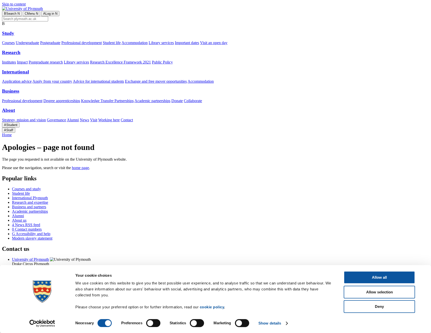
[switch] (153, 323)
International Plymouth (30, 198)
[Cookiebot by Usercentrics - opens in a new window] (42, 323)
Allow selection (379, 292)
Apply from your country (52, 81)
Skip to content (14, 4)
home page (80, 168)
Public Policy (162, 62)
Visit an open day (213, 43)
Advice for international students (98, 81)
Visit (93, 120)
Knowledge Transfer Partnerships (107, 101)
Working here (109, 120)
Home (7, 135)
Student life (112, 43)
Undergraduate (27, 43)
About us (19, 220)
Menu (31, 13)
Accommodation (134, 43)
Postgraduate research (46, 62)
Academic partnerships (152, 101)
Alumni (73, 120)
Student (10, 125)
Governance (56, 120)
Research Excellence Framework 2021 (120, 62)
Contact (127, 120)
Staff (8, 130)
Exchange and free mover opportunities (156, 81)
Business (10, 91)
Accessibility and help (31, 234)
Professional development (81, 43)
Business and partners (29, 207)
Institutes (9, 62)
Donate (177, 101)
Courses (8, 43)
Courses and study (26, 189)
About (8, 110)
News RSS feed (26, 225)
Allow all (379, 277)
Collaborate (193, 101)
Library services (161, 43)
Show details (269, 323)
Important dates (187, 43)
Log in (50, 13)
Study (8, 33)
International (15, 71)
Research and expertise (30, 202)
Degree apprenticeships (61, 101)
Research (11, 52)
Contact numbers (27, 229)
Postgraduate (50, 43)
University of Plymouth (30, 259)
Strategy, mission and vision (24, 120)
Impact (22, 62)
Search (12, 13)
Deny (379, 306)
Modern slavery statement (32, 238)
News (84, 120)
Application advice (17, 81)
